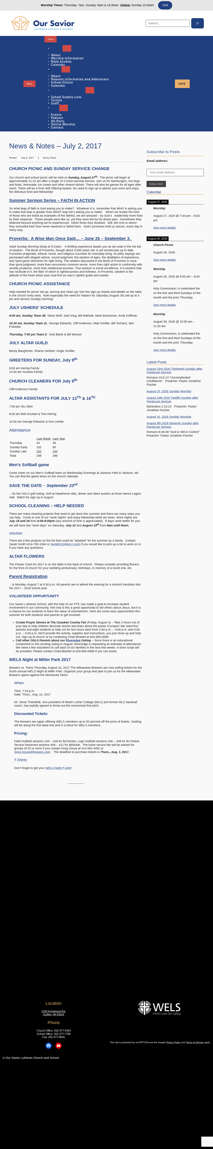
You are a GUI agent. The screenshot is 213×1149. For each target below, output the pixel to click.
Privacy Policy (173, 1042)
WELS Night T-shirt (58, 768)
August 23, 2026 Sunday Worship (169, 391)
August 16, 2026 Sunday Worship (169, 416)
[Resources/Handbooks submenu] (90, 90)
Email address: (157, 161)
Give (182, 83)
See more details (164, 227)
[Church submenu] (67, 48)
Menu (29, 84)
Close (50, 39)
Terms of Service (195, 1042)
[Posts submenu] (63, 108)
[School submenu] (65, 69)
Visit (165, 5)
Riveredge (73, 640)
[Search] (197, 23)
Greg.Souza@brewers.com (32, 752)
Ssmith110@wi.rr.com (64, 544)
